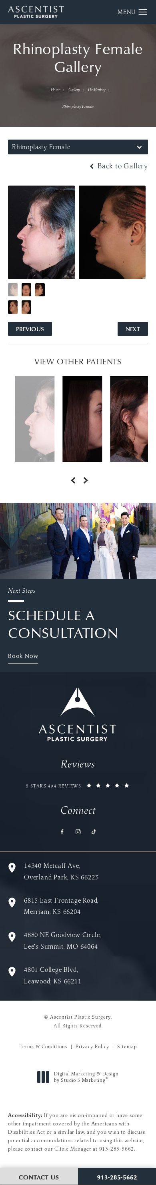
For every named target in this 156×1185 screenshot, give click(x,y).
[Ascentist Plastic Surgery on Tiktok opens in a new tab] (94, 832)
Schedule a (63, 614)
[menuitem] (63, 832)
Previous (30, 329)
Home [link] (55, 89)
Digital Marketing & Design (86, 1077)
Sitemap (127, 1046)
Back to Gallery (122, 166)
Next (133, 329)
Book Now (23, 655)
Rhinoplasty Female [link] (78, 106)
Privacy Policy (92, 1046)
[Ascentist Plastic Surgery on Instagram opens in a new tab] (78, 832)
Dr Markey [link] (97, 89)
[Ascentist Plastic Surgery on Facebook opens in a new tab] (63, 832)
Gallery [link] (74, 89)
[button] (143, 12)
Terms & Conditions (44, 1046)
